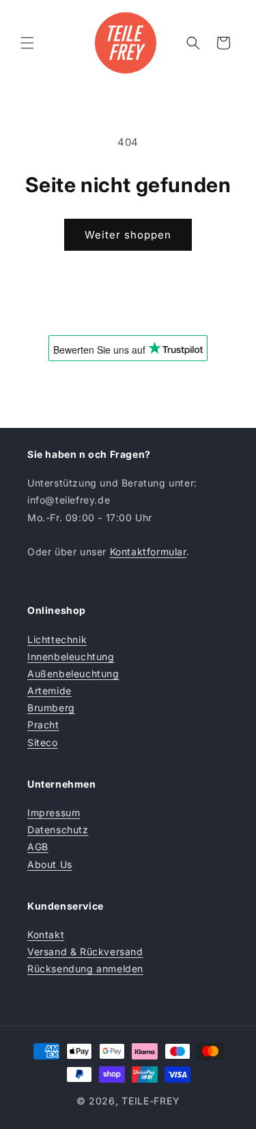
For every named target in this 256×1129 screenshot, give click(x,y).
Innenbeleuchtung (71, 656)
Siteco (42, 742)
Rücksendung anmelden (85, 968)
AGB (37, 846)
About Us (49, 864)
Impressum (53, 812)
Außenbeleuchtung (73, 673)
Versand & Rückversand (85, 951)
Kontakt (45, 934)
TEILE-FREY (151, 1101)
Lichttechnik (57, 639)
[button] (27, 43)
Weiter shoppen (128, 234)
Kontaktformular (148, 551)
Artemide (49, 690)
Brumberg (51, 707)
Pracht (43, 724)
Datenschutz (58, 829)
